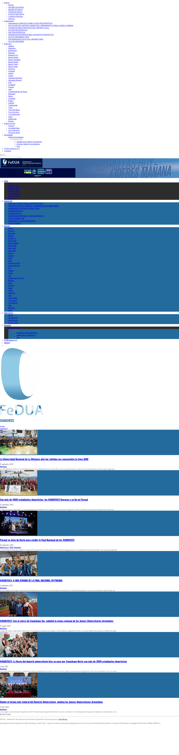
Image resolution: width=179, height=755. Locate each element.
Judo (10, 89)
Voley (10, 117)
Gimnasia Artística (15, 78)
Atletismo (12, 48)
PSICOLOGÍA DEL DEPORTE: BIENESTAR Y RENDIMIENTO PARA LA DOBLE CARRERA (40, 25)
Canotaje (11, 98)
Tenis (10, 107)
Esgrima (11, 69)
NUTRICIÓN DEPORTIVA (17, 30)
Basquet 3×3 (13, 55)
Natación (11, 94)
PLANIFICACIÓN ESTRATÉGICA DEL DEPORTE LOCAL (28, 28)
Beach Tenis (13, 64)
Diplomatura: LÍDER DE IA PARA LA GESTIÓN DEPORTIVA (30, 23)
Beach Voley (13, 66)
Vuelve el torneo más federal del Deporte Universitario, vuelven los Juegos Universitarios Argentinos (51, 702)
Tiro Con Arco (13, 112)
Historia (11, 19)
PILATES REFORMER (16, 41)
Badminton (12, 50)
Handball (11, 85)
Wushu (11, 121)
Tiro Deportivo (14, 114)
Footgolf (11, 71)
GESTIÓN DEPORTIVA (16, 32)
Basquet (11, 53)
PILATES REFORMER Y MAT (18, 37)
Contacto (7, 151)
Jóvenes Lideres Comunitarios (28, 144)
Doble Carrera (9, 123)
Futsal (10, 76)
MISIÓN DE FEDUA (15, 9)
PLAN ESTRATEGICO (16, 14)
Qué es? (11, 126)
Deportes (7, 44)
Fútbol (10, 73)
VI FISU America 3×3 (11, 148)
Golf (9, 82)
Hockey (11, 87)
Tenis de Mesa (14, 110)
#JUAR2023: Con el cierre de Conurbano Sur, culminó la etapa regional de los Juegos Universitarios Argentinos (56, 621)
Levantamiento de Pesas (17, 91)
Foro (18, 146)
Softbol (11, 103)
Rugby (10, 101)
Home (2, 426)
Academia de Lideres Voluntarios (29, 142)
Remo (10, 96)
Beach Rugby (13, 62)
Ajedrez (11, 46)
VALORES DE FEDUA (16, 7)
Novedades (8, 135)
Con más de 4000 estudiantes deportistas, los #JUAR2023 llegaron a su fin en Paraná (44, 499)
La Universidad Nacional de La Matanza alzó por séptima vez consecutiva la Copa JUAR (44, 459)
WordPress (63, 719)
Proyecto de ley (14, 132)
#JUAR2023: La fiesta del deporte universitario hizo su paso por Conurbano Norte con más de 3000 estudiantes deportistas (63, 661)
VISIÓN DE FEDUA (15, 12)
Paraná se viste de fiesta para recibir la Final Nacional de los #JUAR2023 (37, 540)
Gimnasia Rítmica (14, 80)
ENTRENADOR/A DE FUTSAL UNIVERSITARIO (25, 39)
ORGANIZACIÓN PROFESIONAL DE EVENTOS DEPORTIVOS (31, 35)
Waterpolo (12, 119)
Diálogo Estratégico (16, 137)
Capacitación (9, 21)
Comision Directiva (15, 16)
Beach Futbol (13, 57)
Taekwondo (13, 105)
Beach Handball (14, 60)
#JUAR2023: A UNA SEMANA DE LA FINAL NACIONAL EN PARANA (31, 580)
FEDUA (6, 3)
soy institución (14, 130)
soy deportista (13, 128)
